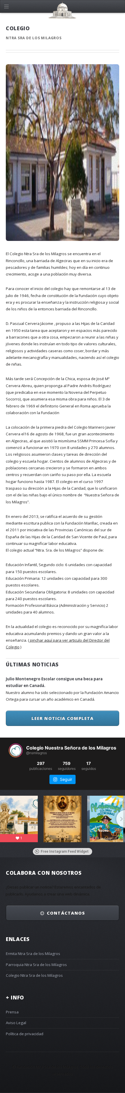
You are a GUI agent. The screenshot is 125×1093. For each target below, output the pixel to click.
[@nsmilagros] (16, 750)
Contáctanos (66, 913)
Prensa (12, 1012)
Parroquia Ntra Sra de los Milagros (36, 964)
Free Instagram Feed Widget (65, 851)
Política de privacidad (24, 1033)
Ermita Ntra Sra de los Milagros (33, 953)
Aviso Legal (16, 1022)
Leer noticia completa (62, 718)
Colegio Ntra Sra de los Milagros (34, 975)
